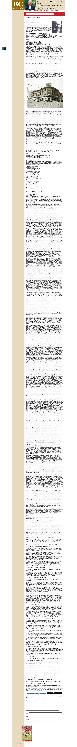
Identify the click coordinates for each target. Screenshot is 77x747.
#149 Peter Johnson (30, 696)
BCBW (30, 10)
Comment (28, 700)
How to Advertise (19, 745)
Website (27, 719)
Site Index (45, 10)
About (51, 10)
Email (27, 716)
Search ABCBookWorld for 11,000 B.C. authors (59, 14)
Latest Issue (18, 743)
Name (27, 713)
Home (26, 10)
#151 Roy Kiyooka (59, 696)
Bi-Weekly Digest (38, 10)
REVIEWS (57, 10)
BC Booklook (18, 5)
